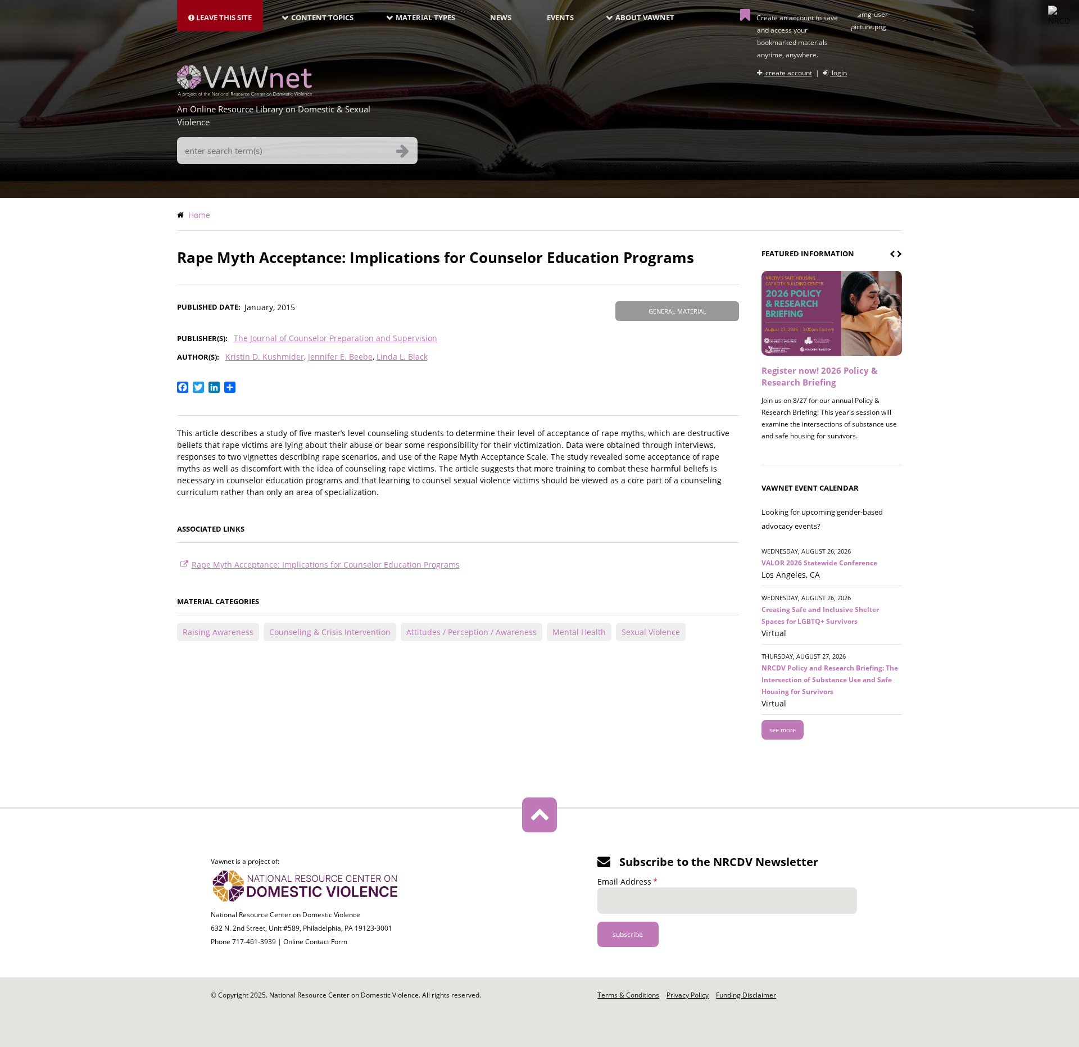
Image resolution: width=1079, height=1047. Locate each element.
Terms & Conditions (628, 995)
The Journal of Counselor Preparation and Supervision (335, 338)
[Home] (244, 93)
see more (782, 730)
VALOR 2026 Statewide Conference (819, 563)
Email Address (624, 881)
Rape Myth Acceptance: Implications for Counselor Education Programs (326, 564)
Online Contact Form (315, 941)
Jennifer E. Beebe (340, 356)
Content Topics (322, 17)
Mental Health (579, 632)
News (500, 17)
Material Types (425, 17)
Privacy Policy (688, 995)
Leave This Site (223, 17)
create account (788, 73)
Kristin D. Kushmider (264, 356)
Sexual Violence (651, 632)
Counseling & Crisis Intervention (330, 632)
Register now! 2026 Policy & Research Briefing (819, 376)
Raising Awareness (218, 632)
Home (199, 215)
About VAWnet (644, 17)
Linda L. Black (402, 356)
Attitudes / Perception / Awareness (471, 632)
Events (560, 17)
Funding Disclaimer (746, 995)
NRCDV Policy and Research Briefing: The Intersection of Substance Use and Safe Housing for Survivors (829, 679)
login (838, 73)
